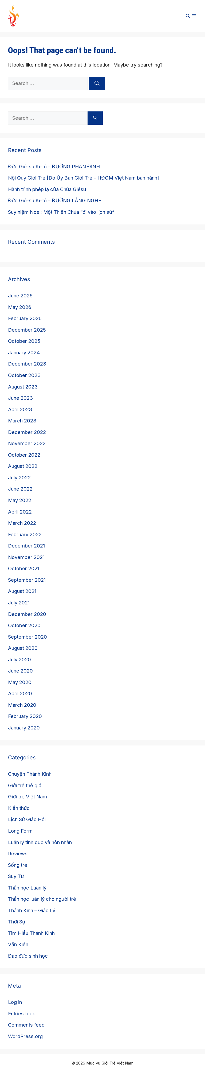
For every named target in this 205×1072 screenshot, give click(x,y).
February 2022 (25, 534)
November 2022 (27, 443)
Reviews (17, 853)
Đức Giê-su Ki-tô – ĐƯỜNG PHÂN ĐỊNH (54, 166)
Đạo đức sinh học (28, 956)
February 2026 (25, 318)
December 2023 (27, 364)
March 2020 (22, 705)
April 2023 (20, 409)
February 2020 (25, 716)
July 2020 (19, 659)
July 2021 (19, 602)
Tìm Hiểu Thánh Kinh (31, 933)
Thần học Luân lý (27, 888)
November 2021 (26, 557)
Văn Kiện (18, 944)
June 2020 (20, 671)
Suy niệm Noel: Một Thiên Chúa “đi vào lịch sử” (61, 212)
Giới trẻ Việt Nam (27, 796)
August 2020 (23, 648)
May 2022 (19, 500)
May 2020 (19, 682)
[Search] (97, 83)
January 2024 (24, 352)
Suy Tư (16, 876)
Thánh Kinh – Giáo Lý (31, 910)
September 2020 (27, 637)
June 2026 (20, 295)
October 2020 (24, 625)
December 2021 (26, 546)
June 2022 (20, 489)
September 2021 (27, 580)
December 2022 (27, 432)
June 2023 (20, 398)
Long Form (20, 831)
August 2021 (22, 591)
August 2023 (23, 387)
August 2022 (22, 466)
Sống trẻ (17, 865)
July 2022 (19, 477)
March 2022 (22, 523)
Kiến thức (19, 808)
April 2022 (20, 512)
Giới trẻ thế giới (25, 785)
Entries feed (22, 1013)
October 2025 (24, 341)
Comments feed (26, 1025)
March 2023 (22, 421)
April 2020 (20, 693)
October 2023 (24, 375)
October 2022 (24, 455)
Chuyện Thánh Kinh (30, 774)
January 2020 (24, 728)
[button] (188, 16)
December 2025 (27, 330)
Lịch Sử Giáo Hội (27, 819)
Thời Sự (16, 922)
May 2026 (19, 307)
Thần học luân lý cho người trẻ (42, 899)
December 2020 (27, 614)
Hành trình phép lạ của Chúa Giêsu (47, 189)
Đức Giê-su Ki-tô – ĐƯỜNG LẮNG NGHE (54, 200)
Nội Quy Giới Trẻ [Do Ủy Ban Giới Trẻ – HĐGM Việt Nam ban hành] (83, 178)
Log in (15, 1002)
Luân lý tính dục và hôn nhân (40, 842)
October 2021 (23, 568)
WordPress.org (25, 1036)
